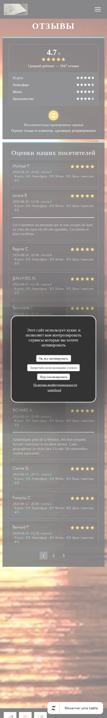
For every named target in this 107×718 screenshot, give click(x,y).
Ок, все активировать (53, 358)
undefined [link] (54, 390)
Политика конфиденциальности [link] (55, 385)
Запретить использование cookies (53, 368)
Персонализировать (53, 377)
